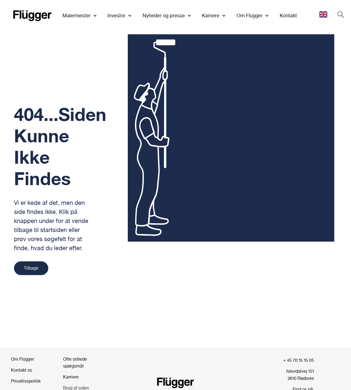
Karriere (210, 15)
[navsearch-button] (340, 15)
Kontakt (288, 15)
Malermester (76, 15)
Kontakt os (22, 370)
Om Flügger (23, 359)
